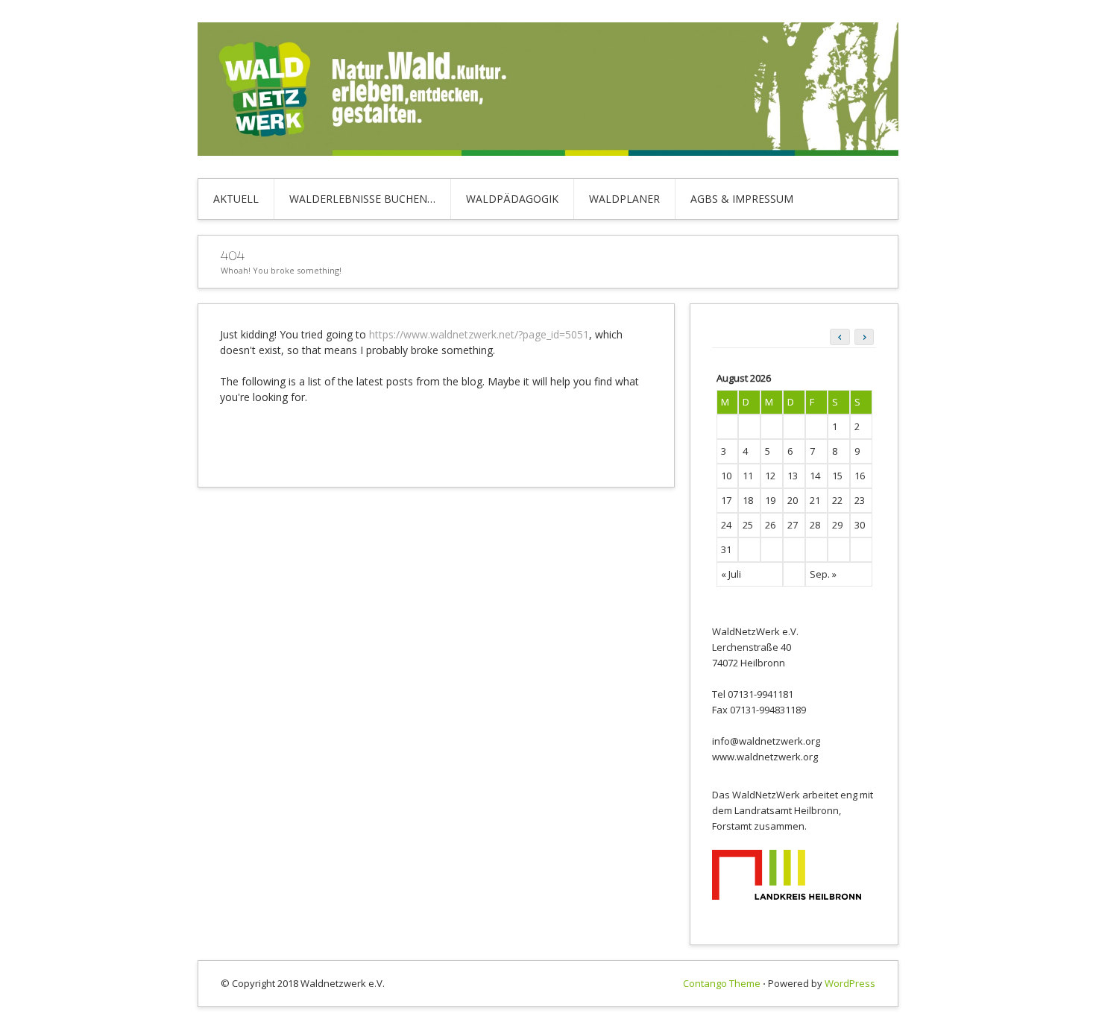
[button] (864, 337)
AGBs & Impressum (741, 199)
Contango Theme (721, 983)
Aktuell (236, 199)
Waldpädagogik (512, 199)
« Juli (731, 574)
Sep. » (823, 574)
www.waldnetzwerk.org (765, 756)
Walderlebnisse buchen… (362, 199)
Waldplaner (624, 199)
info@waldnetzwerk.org (766, 741)
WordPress (850, 983)
